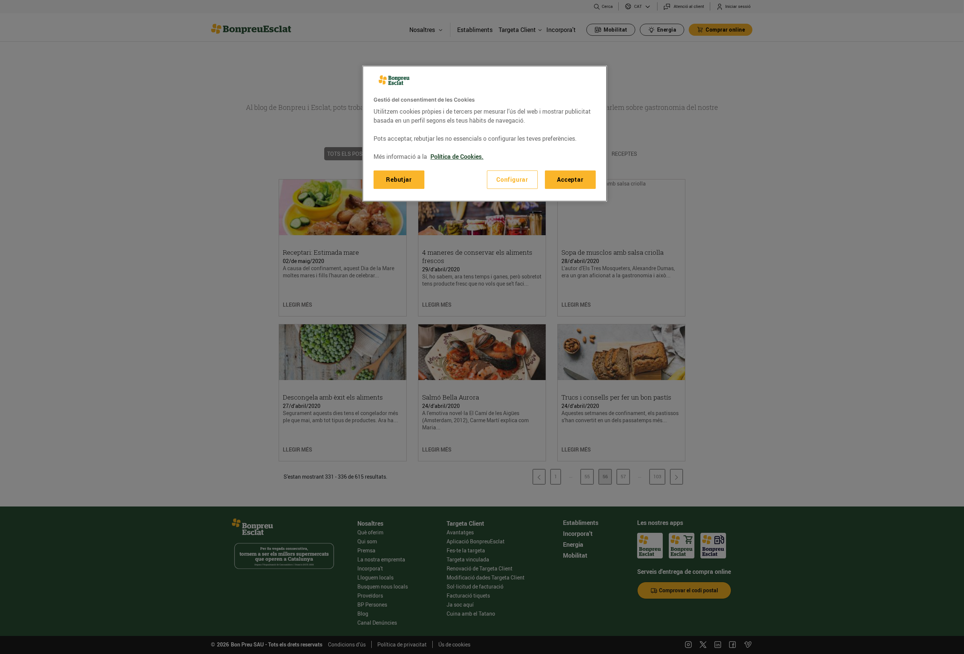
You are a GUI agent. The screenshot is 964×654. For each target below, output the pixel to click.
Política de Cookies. (457, 156)
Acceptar (570, 179)
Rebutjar (399, 179)
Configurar (512, 179)
